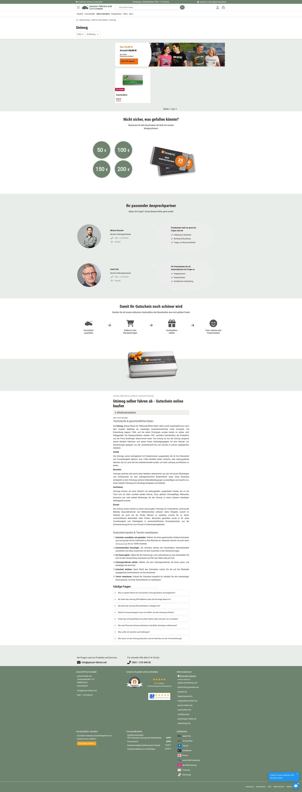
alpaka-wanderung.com (197, 682)
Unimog (112, 20)
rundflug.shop (193, 714)
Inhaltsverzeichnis (126, 412)
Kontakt (118, 242)
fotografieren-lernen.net (197, 701)
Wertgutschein (121, 544)
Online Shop (85, 20)
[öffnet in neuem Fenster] (159, 696)
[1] (182, 7)
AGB (269, 787)
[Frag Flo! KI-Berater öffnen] (296, 786)
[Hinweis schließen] (297, 773)
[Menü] (78, 7)
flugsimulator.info (195, 696)
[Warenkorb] (223, 7)
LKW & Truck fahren (103, 14)
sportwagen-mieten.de (197, 719)
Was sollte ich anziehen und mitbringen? (134, 632)
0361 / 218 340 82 (122, 238)
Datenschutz (261, 787)
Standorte (80, 14)
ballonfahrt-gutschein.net (198, 687)
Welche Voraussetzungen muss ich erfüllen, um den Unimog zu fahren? (146, 612)
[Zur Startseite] (97, 7)
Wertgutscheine (116, 14)
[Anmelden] (217, 7)
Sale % (131, 14)
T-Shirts (125, 14)
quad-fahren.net (194, 710)
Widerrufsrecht (278, 787)
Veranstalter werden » (87, 743)
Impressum (250, 787)
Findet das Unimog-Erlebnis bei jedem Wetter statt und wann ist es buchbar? (148, 619)
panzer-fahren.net (195, 705)
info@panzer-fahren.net (87, 690)
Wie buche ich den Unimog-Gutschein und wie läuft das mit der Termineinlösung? (150, 638)
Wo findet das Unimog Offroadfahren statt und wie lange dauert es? (144, 599)
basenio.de (192, 692)
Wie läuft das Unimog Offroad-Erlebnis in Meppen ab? (139, 606)
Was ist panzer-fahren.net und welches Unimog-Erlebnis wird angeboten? (146, 593)
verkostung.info (194, 723)
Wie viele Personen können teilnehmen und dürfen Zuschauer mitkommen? (147, 625)
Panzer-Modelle (90, 14)
